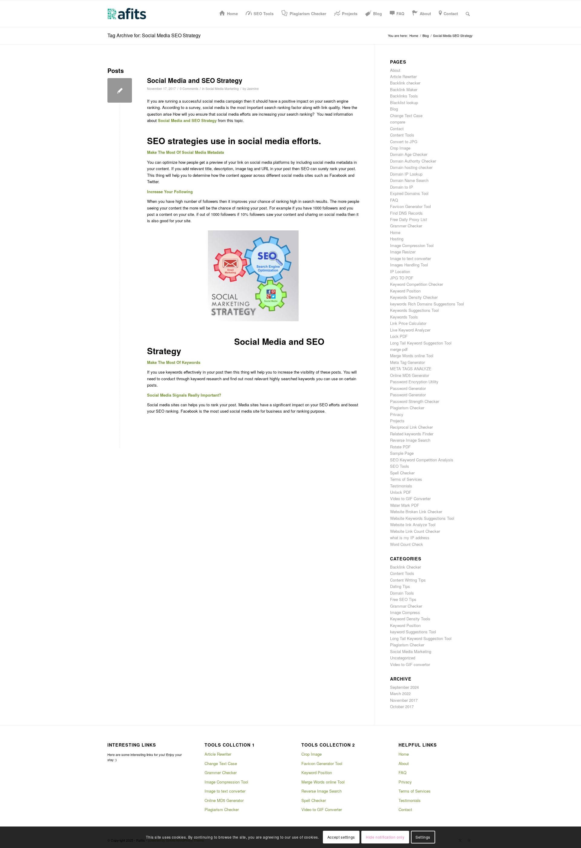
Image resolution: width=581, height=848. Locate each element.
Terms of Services (406, 479)
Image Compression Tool (412, 245)
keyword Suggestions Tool (413, 632)
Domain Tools (402, 593)
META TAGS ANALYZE (411, 368)
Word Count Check (406, 544)
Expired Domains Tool (409, 193)
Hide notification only (385, 837)
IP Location (400, 271)
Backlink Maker (403, 89)
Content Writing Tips (408, 580)
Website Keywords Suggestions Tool (422, 518)
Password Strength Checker (414, 401)
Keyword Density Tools (410, 619)
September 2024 (404, 687)
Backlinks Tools (404, 96)
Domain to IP (401, 187)
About (395, 70)
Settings (422, 837)
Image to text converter (410, 258)
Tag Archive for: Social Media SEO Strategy (154, 35)
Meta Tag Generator (407, 362)
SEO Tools (399, 466)
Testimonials (401, 486)
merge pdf (399, 349)
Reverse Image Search (410, 440)
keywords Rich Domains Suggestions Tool (427, 304)
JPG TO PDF (401, 278)
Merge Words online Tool (411, 355)
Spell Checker (402, 473)
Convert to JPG (403, 141)
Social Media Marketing (222, 88)
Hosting (396, 239)
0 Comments (189, 88)
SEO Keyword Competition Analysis (421, 460)
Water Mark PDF (404, 505)
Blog (394, 109)
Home (395, 232)
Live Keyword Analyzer (410, 330)
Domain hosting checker (411, 167)
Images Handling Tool (409, 265)
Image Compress (405, 612)
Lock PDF (399, 336)
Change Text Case (406, 115)
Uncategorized (402, 658)
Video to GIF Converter (410, 498)
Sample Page (402, 453)
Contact (397, 128)
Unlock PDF (400, 492)
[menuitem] (228, 13)
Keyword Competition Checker (416, 284)
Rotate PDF (400, 447)
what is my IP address (409, 537)
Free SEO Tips (403, 599)
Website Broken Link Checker (416, 511)
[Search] (468, 13)
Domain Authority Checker (413, 161)
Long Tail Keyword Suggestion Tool (420, 343)
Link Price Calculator (408, 323)
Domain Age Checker (408, 154)
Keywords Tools (404, 317)
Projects (397, 421)
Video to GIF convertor (410, 664)
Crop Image (400, 148)
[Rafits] (126, 13)
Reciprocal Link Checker (411, 427)
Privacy (396, 414)
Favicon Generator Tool (410, 206)
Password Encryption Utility (414, 381)
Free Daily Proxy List (408, 219)
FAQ (394, 200)
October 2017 (402, 706)
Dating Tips (400, 586)
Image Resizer (402, 252)
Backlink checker (405, 83)
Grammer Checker (406, 226)
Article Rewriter (403, 76)
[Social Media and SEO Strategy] (119, 90)
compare (397, 122)
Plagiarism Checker (407, 408)
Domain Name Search (409, 180)
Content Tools (402, 135)
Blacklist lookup (404, 102)
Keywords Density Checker (414, 297)
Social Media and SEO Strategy (194, 80)
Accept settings (341, 837)
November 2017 (404, 700)
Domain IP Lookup (406, 174)
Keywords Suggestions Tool (414, 310)
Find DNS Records (406, 213)
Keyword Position (405, 291)
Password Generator (408, 388)
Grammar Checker (406, 606)
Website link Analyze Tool (412, 524)
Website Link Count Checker (415, 531)
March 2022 (400, 693)
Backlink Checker (405, 567)
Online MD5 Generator (409, 375)
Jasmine (253, 88)
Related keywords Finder (411, 434)
